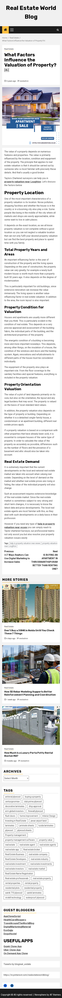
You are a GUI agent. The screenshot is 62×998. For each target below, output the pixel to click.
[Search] (58, 30)
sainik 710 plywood (13, 893)
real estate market (36, 869)
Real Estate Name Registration (19, 873)
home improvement (29, 816)
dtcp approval (35, 806)
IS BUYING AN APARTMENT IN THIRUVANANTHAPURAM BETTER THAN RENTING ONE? (44, 560)
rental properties (12, 883)
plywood (9, 830)
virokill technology (13, 897)
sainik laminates (34, 893)
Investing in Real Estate (15, 821)
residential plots (12, 888)
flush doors (10, 816)
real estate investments (41, 864)
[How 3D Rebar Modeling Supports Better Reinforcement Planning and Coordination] (31, 664)
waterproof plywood (35, 897)
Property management (15, 835)
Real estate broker (31, 849)
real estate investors (14, 869)
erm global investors (14, 811)
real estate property (42, 878)
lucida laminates (45, 825)
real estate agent (27, 845)
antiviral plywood (12, 797)
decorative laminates (14, 806)
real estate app (12, 849)
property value (45, 840)
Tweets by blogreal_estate (17, 964)
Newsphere (40, 994)
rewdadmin (24, 81)
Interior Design (49, 816)
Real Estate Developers (15, 859)
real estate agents (48, 845)
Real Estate (9, 49)
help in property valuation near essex (25, 543)
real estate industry (39, 859)
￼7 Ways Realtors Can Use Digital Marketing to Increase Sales (17, 556)
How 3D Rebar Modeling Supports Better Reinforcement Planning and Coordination (30, 693)
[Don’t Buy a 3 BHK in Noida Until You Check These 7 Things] (31, 603)
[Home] (5, 30)
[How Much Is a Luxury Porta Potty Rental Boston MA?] (31, 725)
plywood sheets (24, 830)
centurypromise (12, 801)
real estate (10, 845)
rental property (31, 883)
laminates (9, 825)
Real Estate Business (14, 854)
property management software (20, 840)
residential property (33, 888)
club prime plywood (33, 801)
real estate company (38, 854)
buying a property (33, 797)
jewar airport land (39, 821)
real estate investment (15, 864)
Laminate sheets (26, 825)
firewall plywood (35, 811)
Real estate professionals (16, 878)
